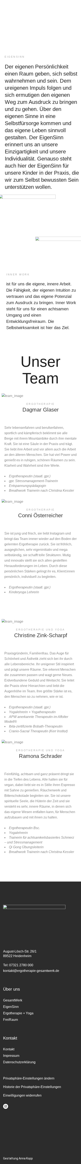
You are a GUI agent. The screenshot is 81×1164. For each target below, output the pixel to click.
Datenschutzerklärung (19, 1062)
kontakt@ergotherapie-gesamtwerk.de (31, 970)
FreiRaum (10, 1019)
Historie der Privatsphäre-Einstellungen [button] (32, 1087)
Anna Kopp (26, 1158)
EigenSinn (11, 1007)
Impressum (11, 1055)
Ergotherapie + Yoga (18, 1013)
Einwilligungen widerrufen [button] (22, 1095)
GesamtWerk (12, 1000)
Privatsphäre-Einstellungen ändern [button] (28, 1078)
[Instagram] (5, 1106)
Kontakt (8, 1049)
